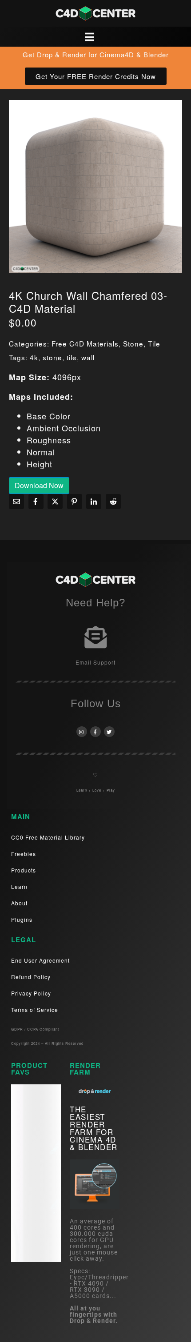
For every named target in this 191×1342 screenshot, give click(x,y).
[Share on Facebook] (36, 501)
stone (52, 357)
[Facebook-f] (95, 731)
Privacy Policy (31, 993)
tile (72, 357)
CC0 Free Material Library (48, 837)
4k (34, 357)
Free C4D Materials (85, 343)
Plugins (21, 919)
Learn (19, 886)
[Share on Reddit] (113, 501)
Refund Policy (31, 976)
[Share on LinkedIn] (93, 501)
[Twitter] (109, 731)
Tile (154, 343)
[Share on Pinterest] (74, 501)
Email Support (95, 662)
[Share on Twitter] (55, 501)
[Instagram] (81, 731)
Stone (133, 343)
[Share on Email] (16, 501)
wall (88, 357)
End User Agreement (40, 960)
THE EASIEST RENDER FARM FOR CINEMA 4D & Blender (94, 1127)
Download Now (39, 485)
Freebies (23, 853)
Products (23, 870)
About (19, 903)
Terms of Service (34, 1009)
